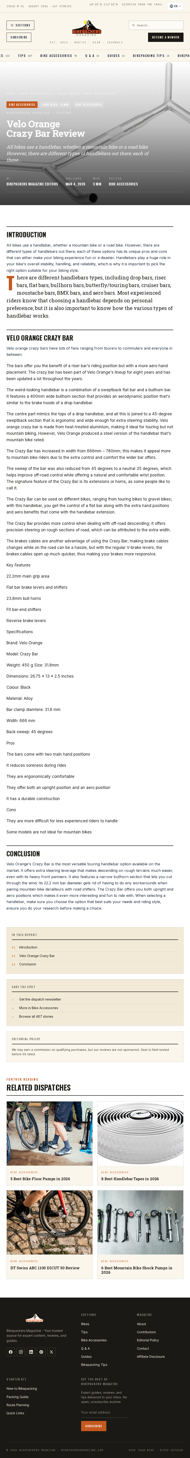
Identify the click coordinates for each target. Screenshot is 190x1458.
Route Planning (17, 1405)
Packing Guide (17, 1397)
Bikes (85, 1324)
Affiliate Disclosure (151, 1356)
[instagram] (21, 1352)
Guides (86, 1356)
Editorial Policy (148, 1340)
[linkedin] (31, 1352)
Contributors (146, 1332)
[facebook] (10, 1352)
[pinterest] (41, 1352)
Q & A (85, 1348)
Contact (143, 1348)
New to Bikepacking (21, 1388)
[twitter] (51, 1352)
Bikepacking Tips (94, 1365)
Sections (23, 25)
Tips (84, 1332)
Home (10, 93)
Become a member (166, 37)
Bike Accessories (36, 93)
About (141, 1324)
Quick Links (15, 1413)
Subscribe (18, 37)
